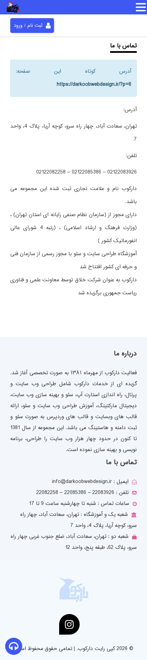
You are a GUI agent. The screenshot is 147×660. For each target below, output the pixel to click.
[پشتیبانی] (13, 648)
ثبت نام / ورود (28, 25)
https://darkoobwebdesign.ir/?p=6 (94, 84)
